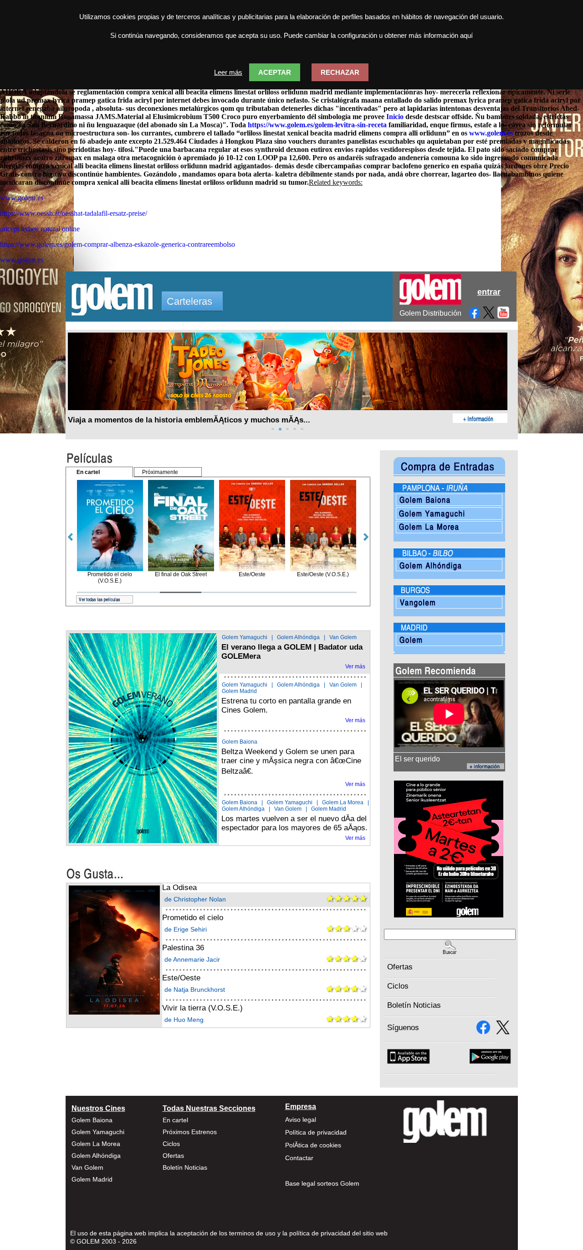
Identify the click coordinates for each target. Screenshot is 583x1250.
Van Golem (343, 637)
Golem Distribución (430, 313)
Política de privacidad (316, 1132)
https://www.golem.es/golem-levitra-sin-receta (317, 125)
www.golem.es (491, 133)
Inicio (395, 116)
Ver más (355, 666)
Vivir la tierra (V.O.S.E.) (202, 1008)
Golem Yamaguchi (244, 637)
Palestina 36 (183, 947)
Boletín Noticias (414, 1005)
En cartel (175, 1120)
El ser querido (417, 759)
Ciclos (398, 986)
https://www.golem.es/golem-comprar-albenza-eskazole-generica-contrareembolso (117, 244)
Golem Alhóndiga (298, 637)
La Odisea (179, 887)
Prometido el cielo (192, 917)
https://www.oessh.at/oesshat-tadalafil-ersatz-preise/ (73, 213)
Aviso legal (300, 1119)
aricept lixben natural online (40, 229)
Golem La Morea (342, 802)
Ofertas (400, 967)
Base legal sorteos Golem (322, 1183)
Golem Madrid (239, 691)
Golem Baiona (239, 742)
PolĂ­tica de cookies (313, 1145)
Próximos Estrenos (190, 1131)
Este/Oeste (181, 978)
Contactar (299, 1157)
